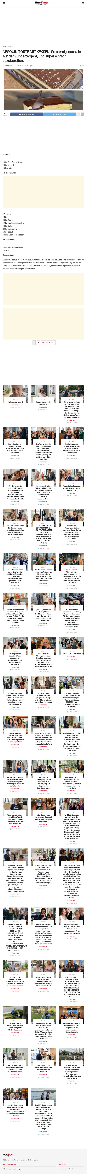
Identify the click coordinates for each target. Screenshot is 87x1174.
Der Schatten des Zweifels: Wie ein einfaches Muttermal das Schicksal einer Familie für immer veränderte (15, 981)
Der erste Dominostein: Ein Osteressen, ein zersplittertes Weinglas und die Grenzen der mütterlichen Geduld (15, 530)
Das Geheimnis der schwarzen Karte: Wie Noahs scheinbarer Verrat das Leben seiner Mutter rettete (71, 448)
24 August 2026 (44, 504)
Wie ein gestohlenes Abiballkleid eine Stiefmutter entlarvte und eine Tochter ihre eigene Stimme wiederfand (43, 981)
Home (4, 46)
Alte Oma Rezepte (13, 1160)
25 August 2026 (72, 422)
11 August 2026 (44, 1077)
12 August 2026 (72, 938)
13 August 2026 (15, 829)
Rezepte (10, 46)
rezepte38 (8, 66)
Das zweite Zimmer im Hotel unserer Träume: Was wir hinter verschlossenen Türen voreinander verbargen (72, 929)
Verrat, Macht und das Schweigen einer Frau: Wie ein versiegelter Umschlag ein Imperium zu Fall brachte (15, 781)
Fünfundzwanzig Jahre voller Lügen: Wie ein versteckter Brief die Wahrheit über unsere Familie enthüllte (15, 819)
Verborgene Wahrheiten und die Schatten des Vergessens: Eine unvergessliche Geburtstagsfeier (71, 1028)
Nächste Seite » (48, 342)
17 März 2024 (20, 66)
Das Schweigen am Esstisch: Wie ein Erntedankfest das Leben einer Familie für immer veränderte (15, 448)
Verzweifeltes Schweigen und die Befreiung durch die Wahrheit (72, 488)
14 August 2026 (72, 711)
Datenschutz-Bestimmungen (12, 1169)
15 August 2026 (44, 625)
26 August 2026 (15, 407)
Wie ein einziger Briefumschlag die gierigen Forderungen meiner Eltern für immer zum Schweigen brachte (43, 698)
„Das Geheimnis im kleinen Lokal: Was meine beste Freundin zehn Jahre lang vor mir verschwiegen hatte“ (15, 737)
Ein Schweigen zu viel (15, 402)
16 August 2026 (15, 588)
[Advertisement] (43, 26)
